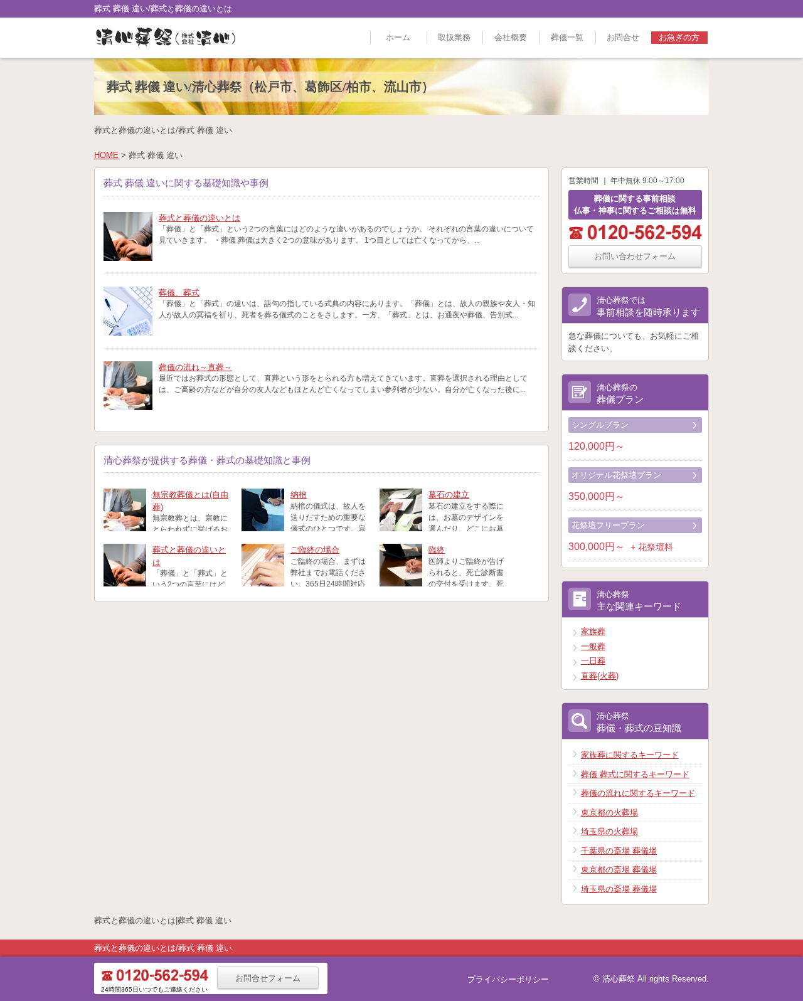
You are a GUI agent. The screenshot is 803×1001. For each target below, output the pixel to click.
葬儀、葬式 (179, 292)
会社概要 (510, 37)
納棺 (298, 494)
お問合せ (623, 37)
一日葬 (593, 660)
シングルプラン (600, 425)
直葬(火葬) (600, 676)
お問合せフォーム (267, 978)
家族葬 (593, 631)
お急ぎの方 (679, 37)
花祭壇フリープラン (608, 525)
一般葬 (593, 646)
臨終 (436, 549)
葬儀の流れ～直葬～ (195, 367)
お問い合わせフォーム (635, 256)
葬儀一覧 (567, 37)
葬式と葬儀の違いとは (199, 218)
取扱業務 (454, 37)
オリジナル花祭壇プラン (616, 475)
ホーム (398, 37)
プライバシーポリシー (508, 979)
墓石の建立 (448, 494)
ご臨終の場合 (314, 549)
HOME (106, 155)
